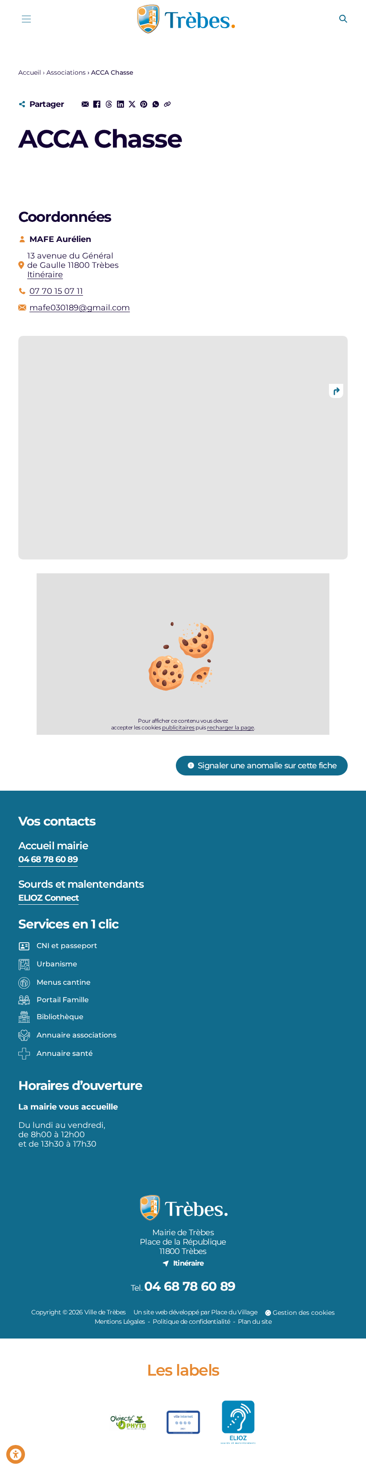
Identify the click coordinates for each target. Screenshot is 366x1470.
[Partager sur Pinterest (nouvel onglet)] (144, 104)
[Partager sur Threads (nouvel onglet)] (108, 104)
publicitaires (178, 727)
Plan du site (254, 1321)
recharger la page (230, 727)
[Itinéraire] (336, 390)
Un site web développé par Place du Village (195, 1312)
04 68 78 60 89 (48, 859)
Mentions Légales (120, 1321)
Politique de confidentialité (191, 1321)
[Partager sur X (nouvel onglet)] (132, 104)
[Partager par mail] (85, 104)
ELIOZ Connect (48, 897)
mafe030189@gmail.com (79, 307)
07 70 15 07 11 (56, 291)
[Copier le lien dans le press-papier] (167, 104)
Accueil (29, 72)
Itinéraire (45, 274)
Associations (66, 72)
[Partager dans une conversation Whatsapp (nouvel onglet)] (155, 104)
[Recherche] (343, 19)
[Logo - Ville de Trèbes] (186, 19)
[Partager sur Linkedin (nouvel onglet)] (120, 104)
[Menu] (26, 19)
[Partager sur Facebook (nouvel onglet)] (97, 104)
